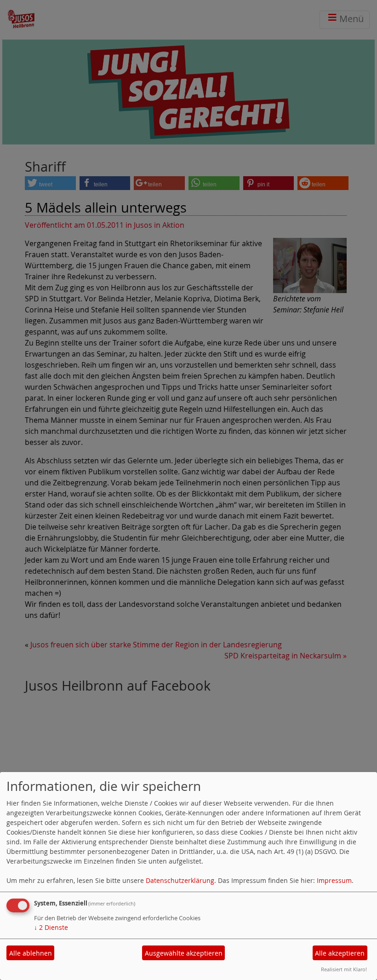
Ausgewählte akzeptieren (184, 953)
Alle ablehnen (30, 953)
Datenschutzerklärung (180, 880)
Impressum (334, 880)
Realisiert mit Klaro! (344, 969)
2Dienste (51, 927)
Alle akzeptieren (340, 953)
